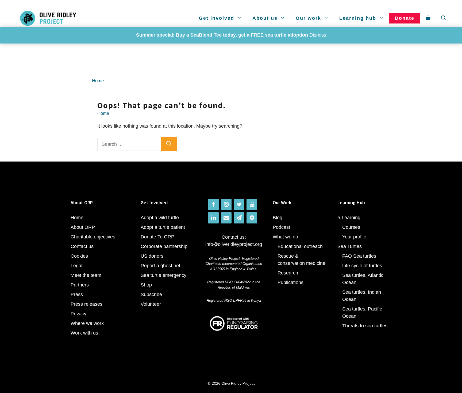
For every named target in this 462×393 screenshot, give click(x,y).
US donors (152, 256)
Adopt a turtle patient (163, 227)
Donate (404, 18)
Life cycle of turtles (362, 265)
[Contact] (226, 217)
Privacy (78, 313)
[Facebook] (213, 204)
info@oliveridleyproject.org (233, 244)
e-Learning (348, 217)
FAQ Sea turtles (359, 256)
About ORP (83, 227)
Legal (76, 265)
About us (265, 18)
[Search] (169, 144)
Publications (290, 282)
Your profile (354, 236)
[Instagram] (226, 204)
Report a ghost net (160, 265)
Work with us (84, 333)
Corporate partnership (164, 246)
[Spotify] (252, 217)
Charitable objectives (93, 236)
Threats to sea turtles (364, 325)
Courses (351, 227)
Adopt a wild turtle (160, 217)
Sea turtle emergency (163, 275)
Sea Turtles (349, 246)
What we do (285, 236)
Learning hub (357, 18)
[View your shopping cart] (428, 18)
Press (77, 294)
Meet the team (86, 275)
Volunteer (151, 304)
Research (288, 273)
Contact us (82, 246)
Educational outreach (300, 246)
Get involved (216, 18)
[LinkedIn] (213, 217)
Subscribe (151, 294)
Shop (146, 285)
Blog (277, 217)
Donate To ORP (157, 236)
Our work (308, 18)
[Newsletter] (239, 217)
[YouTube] (252, 204)
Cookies (79, 256)
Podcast (281, 227)
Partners (80, 285)
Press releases (86, 304)
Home (98, 80)
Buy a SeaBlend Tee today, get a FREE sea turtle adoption (242, 35)
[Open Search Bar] (443, 18)
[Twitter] (239, 204)
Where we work (87, 323)
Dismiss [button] (317, 35)
